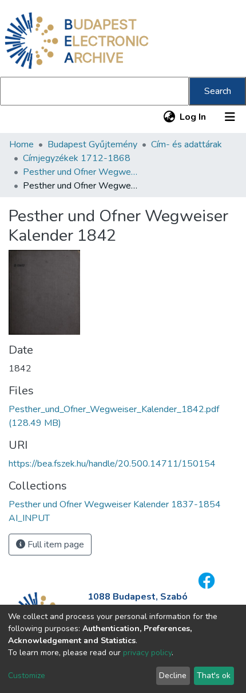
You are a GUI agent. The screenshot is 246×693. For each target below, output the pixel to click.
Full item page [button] (54, 544)
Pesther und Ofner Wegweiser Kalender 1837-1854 (80, 172)
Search (217, 91)
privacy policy (147, 652)
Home (21, 144)
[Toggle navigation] (230, 116)
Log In (193, 117)
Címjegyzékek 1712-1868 (76, 158)
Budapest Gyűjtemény (92, 144)
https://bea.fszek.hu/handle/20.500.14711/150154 (112, 463)
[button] (169, 117)
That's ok (214, 675)
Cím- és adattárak (186, 144)
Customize (26, 675)
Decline (173, 675)
